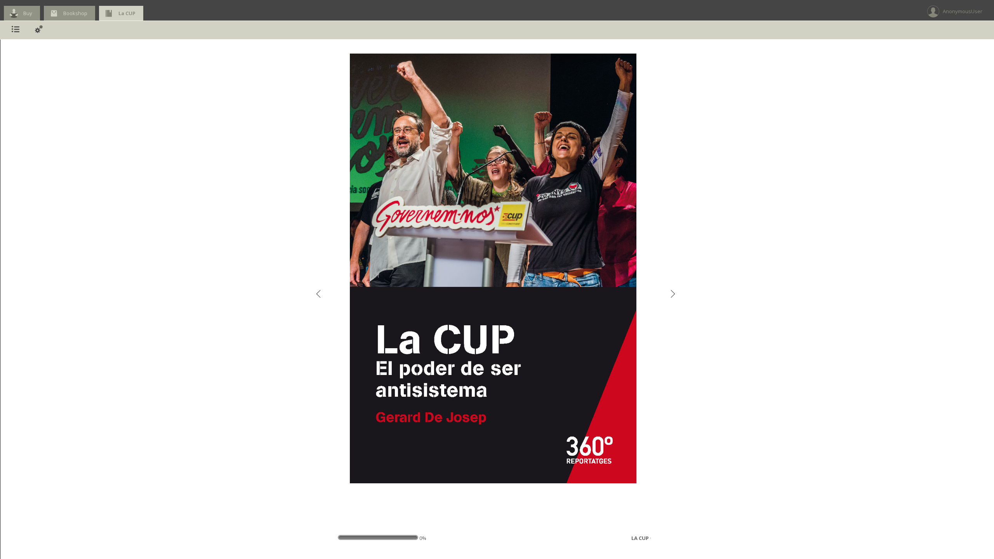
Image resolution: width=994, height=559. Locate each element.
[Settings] (38, 30)
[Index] (15, 30)
